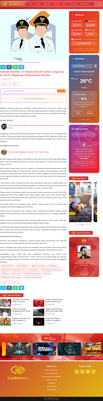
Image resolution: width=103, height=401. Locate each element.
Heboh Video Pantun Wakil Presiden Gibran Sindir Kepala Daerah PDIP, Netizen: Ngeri (36, 126)
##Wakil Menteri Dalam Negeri (11, 277)
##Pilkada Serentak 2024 (32, 273)
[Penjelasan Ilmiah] (93, 94)
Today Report (47, 4)
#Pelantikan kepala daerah (32, 277)
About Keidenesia (51, 373)
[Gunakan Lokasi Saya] (95, 66)
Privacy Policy (51, 389)
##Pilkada (5, 273)
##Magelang (53, 266)
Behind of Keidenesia (51, 370)
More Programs (84, 4)
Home (30, 4)
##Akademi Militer (7, 266)
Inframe (64, 4)
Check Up (56, 4)
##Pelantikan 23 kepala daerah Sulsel (13, 269)
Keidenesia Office (51, 380)
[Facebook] (9, 67)
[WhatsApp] (15, 67)
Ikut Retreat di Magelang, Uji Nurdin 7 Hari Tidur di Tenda (29, 152)
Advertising (51, 383)
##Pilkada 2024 (16, 273)
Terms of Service (51, 386)
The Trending (73, 4)
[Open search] (99, 4)
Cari (62, 91)
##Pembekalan (33, 269)
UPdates (38, 4)
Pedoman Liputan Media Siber (51, 376)
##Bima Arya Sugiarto (38, 266)
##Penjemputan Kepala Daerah (51, 269)
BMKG (88, 119)
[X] (3, 67)
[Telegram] (21, 67)
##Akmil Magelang (22, 266)
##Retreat (47, 273)
